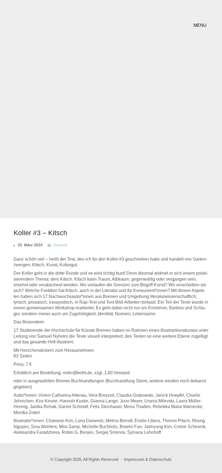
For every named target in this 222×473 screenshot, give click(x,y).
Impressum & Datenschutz (148, 459)
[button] (201, 25)
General (60, 245)
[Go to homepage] (47, 25)
